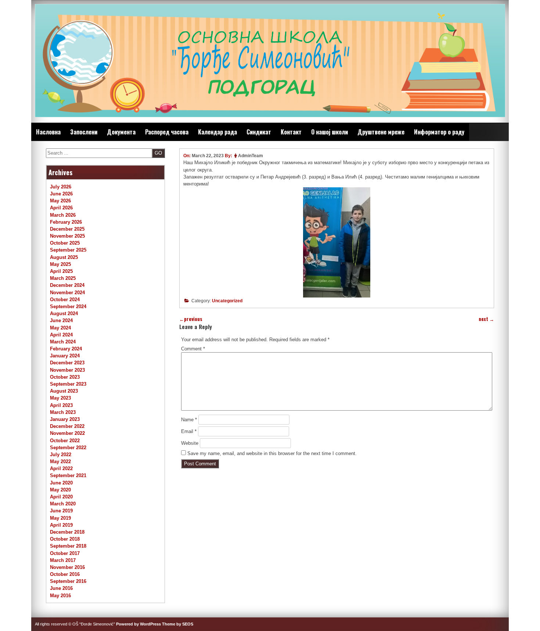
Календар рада (217, 131)
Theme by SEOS (177, 624)
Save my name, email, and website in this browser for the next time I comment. (272, 453)
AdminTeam (250, 155)
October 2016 (65, 574)
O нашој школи (329, 131)
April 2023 (61, 405)
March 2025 (63, 278)
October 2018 (65, 539)
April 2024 (61, 335)
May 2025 (60, 264)
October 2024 (65, 299)
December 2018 (67, 532)
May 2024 (60, 328)
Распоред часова (166, 131)
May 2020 (60, 490)
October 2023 (65, 377)
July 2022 (60, 454)
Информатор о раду (439, 131)
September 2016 (68, 581)
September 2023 (68, 384)
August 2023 (64, 391)
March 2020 (63, 503)
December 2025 (67, 229)
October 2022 (65, 440)
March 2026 (63, 215)
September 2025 (68, 250)
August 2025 (64, 257)
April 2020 (61, 497)
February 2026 (66, 222)
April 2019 (61, 525)
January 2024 (65, 355)
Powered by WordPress (138, 624)
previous (190, 319)
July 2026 (60, 187)
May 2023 (60, 398)
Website (189, 443)
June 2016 (61, 588)
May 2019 (60, 518)
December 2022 (67, 426)
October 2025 (65, 243)
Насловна (48, 131)
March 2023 (63, 412)
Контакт (291, 131)
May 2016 (60, 595)
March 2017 (63, 560)
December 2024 (67, 285)
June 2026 (61, 193)
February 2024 (66, 348)
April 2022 (61, 468)
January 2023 (65, 419)
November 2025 (67, 236)
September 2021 (68, 475)
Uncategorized (227, 300)
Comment (193, 348)
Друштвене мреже (380, 131)
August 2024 (64, 313)
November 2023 (67, 370)
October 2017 (65, 553)
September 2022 (68, 447)
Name (189, 419)
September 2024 (68, 306)
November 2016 (67, 567)
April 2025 (61, 271)
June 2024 (61, 320)
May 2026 (60, 200)
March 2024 (63, 342)
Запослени (83, 131)
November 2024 (67, 292)
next (486, 319)
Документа (121, 131)
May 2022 (60, 461)
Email (189, 431)
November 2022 (67, 433)
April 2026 (61, 207)
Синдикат (258, 131)
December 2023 (67, 362)
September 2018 (68, 546)
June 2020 (61, 483)
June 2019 (61, 510)
